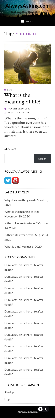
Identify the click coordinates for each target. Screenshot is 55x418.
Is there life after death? (19, 235)
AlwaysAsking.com (27, 5)
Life (9, 90)
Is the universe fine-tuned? (21, 223)
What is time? (12, 246)
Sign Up (9, 392)
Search (42, 158)
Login (7, 399)
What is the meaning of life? (21, 211)
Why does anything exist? (20, 200)
